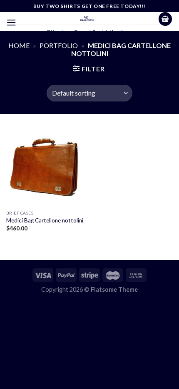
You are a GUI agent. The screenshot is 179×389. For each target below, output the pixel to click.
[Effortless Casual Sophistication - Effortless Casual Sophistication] (87, 18)
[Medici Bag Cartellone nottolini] (45, 166)
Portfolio (59, 45)
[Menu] (11, 22)
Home (19, 45)
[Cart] (165, 19)
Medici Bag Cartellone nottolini (44, 220)
